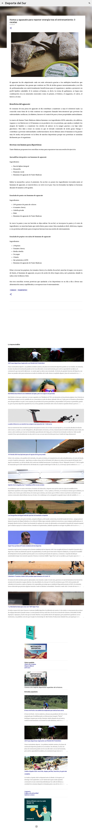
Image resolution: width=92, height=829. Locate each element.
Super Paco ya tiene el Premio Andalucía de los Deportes (24, 546)
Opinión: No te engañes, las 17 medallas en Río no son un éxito (26, 485)
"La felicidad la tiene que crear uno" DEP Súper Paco (23, 606)
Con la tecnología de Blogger (47, 826)
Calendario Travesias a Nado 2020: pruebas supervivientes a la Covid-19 (29, 576)
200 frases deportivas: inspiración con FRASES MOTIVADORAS (26, 363)
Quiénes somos (29, 795)
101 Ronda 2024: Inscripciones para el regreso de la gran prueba (26, 454)
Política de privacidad (31, 793)
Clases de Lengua (30, 664)
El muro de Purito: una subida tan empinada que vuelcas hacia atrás (44, 710)
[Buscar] (89, 3)
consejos (13, 290)
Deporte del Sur (15, 3)
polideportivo (22, 290)
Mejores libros (29, 666)
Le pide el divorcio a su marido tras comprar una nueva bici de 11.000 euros (30, 424)
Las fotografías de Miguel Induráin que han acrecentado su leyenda (28, 515)
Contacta (27, 791)
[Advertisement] (46, 328)
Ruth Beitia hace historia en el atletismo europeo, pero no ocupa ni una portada (31, 393)
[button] (11, 28)
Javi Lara (27, 667)
